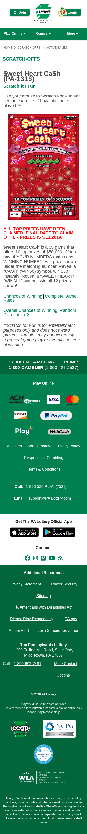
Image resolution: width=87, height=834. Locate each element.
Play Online (13, 33)
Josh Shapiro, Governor (58, 630)
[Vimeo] (43, 559)
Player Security (64, 584)
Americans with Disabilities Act (45, 607)
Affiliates (14, 446)
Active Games (57, 47)
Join (22, 12)
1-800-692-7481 (27, 664)
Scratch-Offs (29, 47)
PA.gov (71, 619)
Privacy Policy (68, 446)
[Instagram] (35, 559)
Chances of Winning (22, 296)
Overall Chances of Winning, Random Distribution (39, 312)
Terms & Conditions (43, 469)
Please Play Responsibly (31, 619)
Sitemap (43, 596)
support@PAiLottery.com (50, 498)
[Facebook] (27, 559)
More (71, 33)
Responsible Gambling (43, 458)
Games (42, 33)
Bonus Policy (38, 446)
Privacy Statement (25, 584)
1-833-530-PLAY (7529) (46, 487)
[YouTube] (52, 559)
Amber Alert (19, 630)
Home (8, 47)
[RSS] (60, 559)
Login (70, 13)
